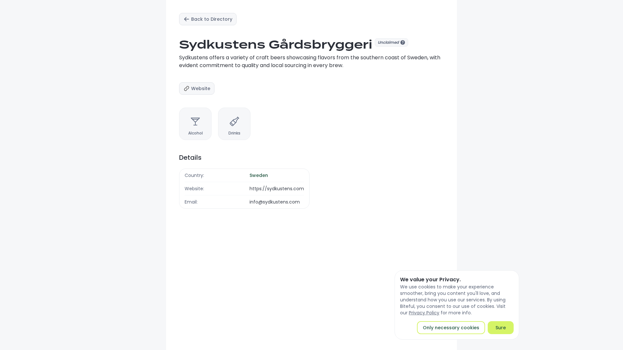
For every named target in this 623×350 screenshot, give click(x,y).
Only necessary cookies (451, 327)
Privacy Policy (424, 312)
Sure (500, 327)
